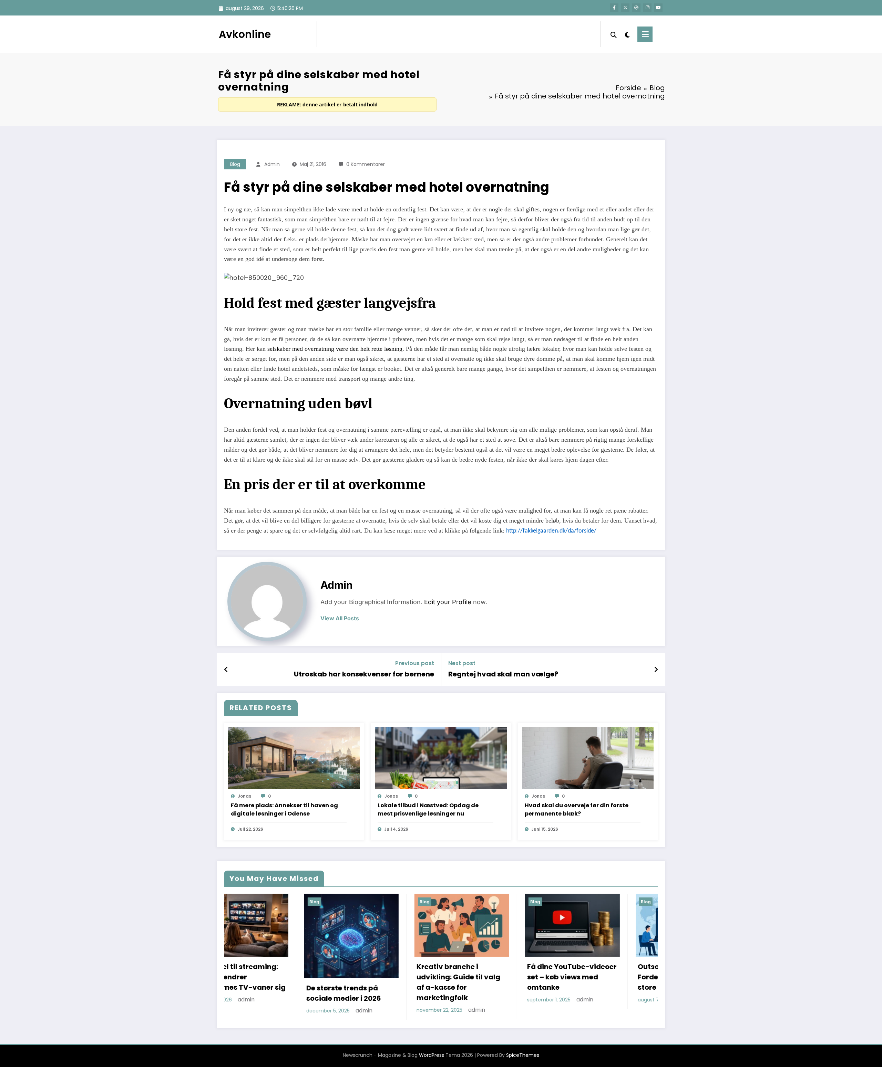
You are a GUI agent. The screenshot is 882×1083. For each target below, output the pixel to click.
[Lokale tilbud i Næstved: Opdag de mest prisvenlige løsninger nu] (440, 757)
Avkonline (245, 34)
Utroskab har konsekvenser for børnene (364, 674)
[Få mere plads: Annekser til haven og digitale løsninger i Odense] (294, 757)
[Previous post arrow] (226, 669)
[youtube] (658, 7)
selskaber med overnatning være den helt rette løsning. (335, 348)
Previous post (414, 663)
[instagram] (647, 7)
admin (272, 164)
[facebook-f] (614, 7)
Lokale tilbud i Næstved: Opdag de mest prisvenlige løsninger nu (428, 809)
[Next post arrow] (656, 669)
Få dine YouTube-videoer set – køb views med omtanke (431, 977)
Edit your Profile (447, 602)
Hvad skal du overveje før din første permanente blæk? (576, 809)
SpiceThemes (522, 1054)
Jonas (244, 796)
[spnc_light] (627, 34)
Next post (461, 663)
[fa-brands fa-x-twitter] (625, 7)
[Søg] (613, 34)
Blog (235, 164)
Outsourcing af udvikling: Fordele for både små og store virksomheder (541, 977)
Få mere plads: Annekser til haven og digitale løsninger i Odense (284, 809)
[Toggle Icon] (645, 34)
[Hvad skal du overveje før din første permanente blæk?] (588, 757)
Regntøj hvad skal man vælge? (503, 674)
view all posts (339, 618)
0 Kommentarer (365, 164)
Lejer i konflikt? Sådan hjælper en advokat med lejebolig (651, 967)
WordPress (431, 1054)
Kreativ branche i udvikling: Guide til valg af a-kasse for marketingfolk (317, 982)
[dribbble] (636, 7)
